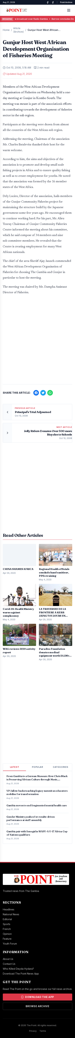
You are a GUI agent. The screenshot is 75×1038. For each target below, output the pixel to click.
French (7, 928)
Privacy (33, 1031)
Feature (7, 938)
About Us (8, 958)
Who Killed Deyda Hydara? (18, 968)
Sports (6, 924)
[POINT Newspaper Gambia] (47, 2)
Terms (42, 1031)
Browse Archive (37, 1006)
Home (6, 29)
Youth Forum (10, 943)
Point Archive (66, 2)
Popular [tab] (37, 767)
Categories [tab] (60, 767)
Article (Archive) (18, 30)
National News (11, 914)
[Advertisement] (37, 341)
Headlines (8, 909)
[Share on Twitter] (43, 393)
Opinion (7, 933)
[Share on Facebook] (36, 393)
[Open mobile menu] (68, 10)
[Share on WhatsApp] (50, 393)
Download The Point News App (21, 973)
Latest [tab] (14, 767)
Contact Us (9, 963)
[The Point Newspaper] (53, 2)
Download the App (39, 996)
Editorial (7, 919)
